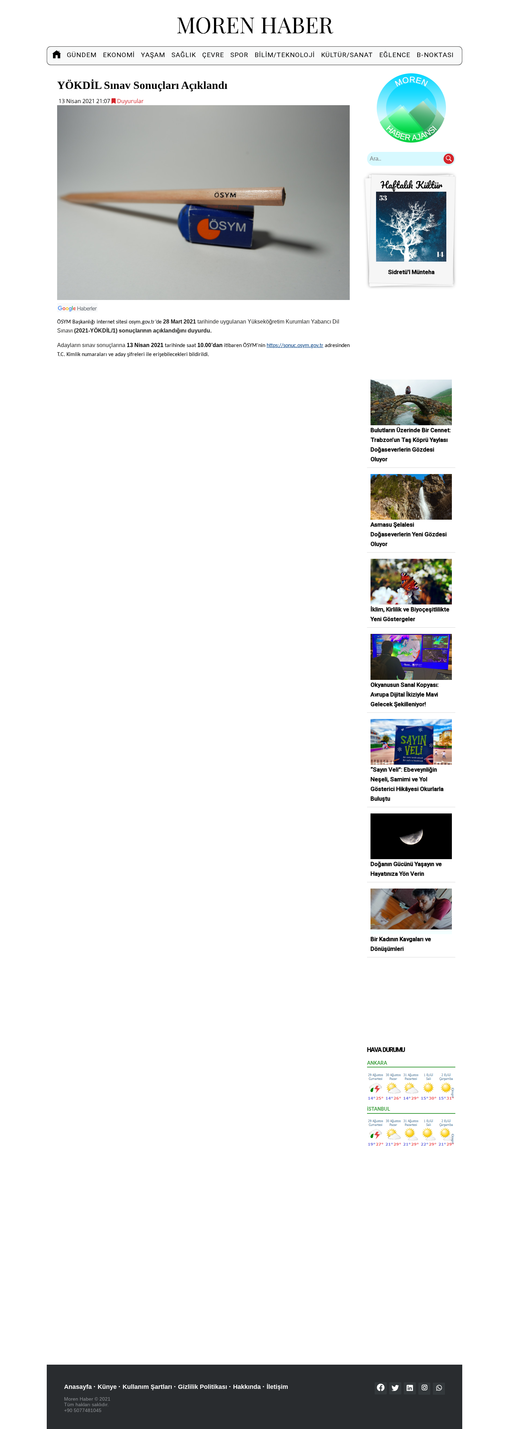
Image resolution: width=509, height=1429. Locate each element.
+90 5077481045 (82, 1410)
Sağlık (183, 55)
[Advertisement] (203, 412)
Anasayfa (78, 1386)
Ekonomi (119, 55)
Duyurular (130, 101)
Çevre (213, 55)
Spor (239, 55)
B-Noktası (435, 55)
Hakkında (247, 1386)
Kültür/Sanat (347, 55)
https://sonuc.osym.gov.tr (295, 345)
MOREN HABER (254, 24)
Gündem (82, 55)
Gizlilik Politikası (202, 1386)
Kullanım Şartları (147, 1386)
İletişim (277, 1386)
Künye (107, 1386)
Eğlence (394, 55)
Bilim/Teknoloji (284, 55)
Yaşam (153, 55)
